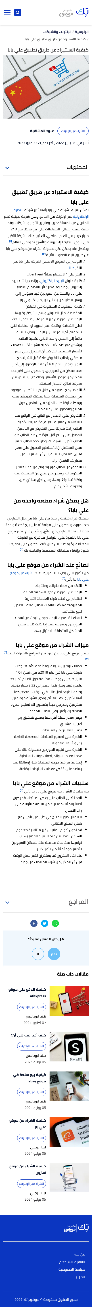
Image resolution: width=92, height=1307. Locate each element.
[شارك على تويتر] (44, 923)
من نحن (79, 1254)
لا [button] (38, 954)
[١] (10, 241)
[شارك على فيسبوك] (34, 923)
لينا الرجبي (38, 1147)
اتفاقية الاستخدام (72, 1262)
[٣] (21, 549)
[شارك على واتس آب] (55, 923)
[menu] (7, 12)
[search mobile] (17, 12)
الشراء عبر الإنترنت (73, 131)
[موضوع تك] (73, 12)
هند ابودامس (36, 1016)
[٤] (5, 652)
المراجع (79, 901)
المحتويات (78, 167)
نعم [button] (54, 954)
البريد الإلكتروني (52, 280)
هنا (71, 267)
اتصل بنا (79, 1277)
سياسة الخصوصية (72, 1270)
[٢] (44, 253)
